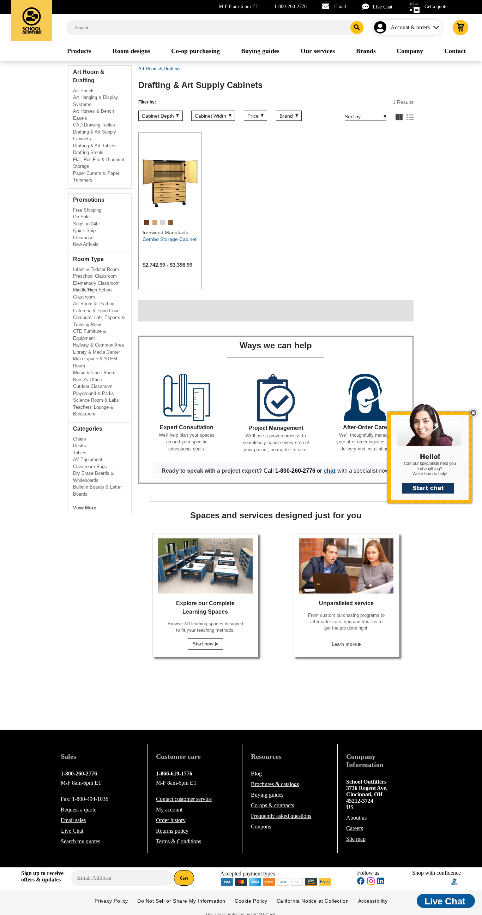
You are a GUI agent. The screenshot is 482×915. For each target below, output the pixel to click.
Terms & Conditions (178, 841)
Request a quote (78, 810)
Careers (354, 828)
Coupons (261, 827)
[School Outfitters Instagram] (371, 883)
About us (356, 818)
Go (184, 877)
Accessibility (373, 901)
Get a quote (435, 6)
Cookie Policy (251, 901)
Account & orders (410, 27)
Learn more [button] (345, 644)
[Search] (356, 27)
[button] (434, 457)
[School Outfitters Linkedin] (380, 882)
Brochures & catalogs (275, 784)
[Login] (382, 27)
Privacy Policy (111, 901)
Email (340, 6)
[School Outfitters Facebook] (361, 882)
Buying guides (267, 795)
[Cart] (460, 27)
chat (330, 470)
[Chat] (367, 6)
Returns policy (172, 831)
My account (169, 810)
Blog (256, 774)
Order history (171, 820)
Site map (356, 839)
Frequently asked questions (281, 816)
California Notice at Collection (313, 901)
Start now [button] (204, 644)
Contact (184, 799)
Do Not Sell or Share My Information (181, 901)
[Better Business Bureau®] (454, 881)
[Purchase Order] (297, 881)
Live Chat (382, 7)
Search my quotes (80, 841)
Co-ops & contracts (272, 805)
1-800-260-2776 (290, 6)
